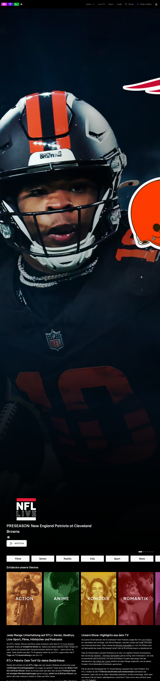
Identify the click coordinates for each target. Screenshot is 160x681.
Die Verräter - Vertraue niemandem (105, 656)
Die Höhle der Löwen (101, 661)
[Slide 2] (143, 551)
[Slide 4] (147, 551)
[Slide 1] (140, 551)
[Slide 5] (149, 551)
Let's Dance (146, 640)
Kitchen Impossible (124, 645)
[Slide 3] (145, 551)
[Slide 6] (151, 551)
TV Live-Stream (67, 644)
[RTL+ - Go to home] (11, 4)
